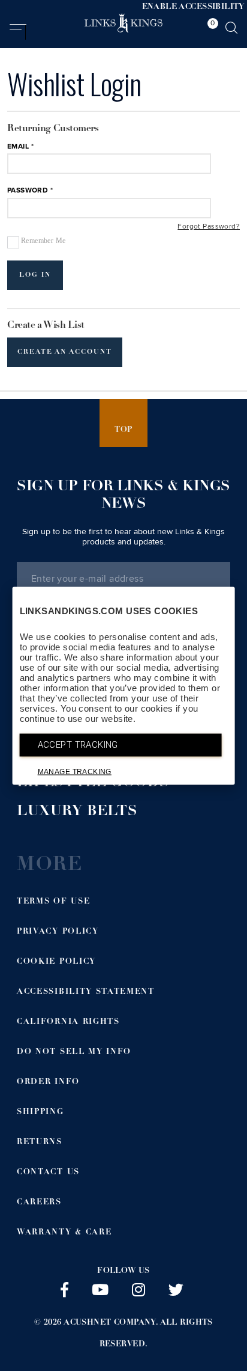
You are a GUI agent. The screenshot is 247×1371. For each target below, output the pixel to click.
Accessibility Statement (86, 992)
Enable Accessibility (193, 7)
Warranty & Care (64, 1233)
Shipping (40, 1113)
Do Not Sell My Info (74, 1052)
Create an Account (64, 352)
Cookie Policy (56, 962)
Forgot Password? (208, 227)
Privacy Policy (58, 932)
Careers (39, 1203)
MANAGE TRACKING (75, 771)
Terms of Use (53, 902)
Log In (35, 275)
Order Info (48, 1082)
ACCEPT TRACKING (78, 744)
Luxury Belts (77, 812)
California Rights (68, 1022)
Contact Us (48, 1173)
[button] (18, 32)
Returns (39, 1143)
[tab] (209, 29)
